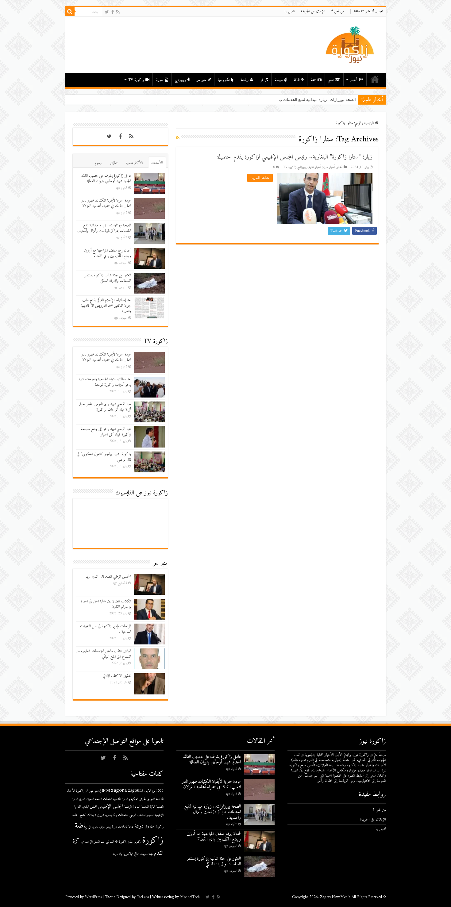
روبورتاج (180, 79)
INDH (106, 791)
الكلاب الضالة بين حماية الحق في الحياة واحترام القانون (106, 604)
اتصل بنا (289, 11)
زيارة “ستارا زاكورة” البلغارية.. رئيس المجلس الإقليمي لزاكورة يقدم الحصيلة (294, 157)
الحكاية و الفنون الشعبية (125, 799)
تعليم (330, 79)
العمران (90, 799)
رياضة (245, 79)
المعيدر (150, 815)
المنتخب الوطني (137, 815)
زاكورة (153, 840)
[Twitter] (107, 12)
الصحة (98, 799)
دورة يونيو (111, 827)
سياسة (279, 79)
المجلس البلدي (89, 807)
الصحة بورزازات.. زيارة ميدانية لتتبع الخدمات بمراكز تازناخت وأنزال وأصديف (293, 99)
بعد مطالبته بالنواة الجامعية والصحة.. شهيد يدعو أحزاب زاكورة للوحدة (104, 382)
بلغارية (108, 815)
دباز (147, 827)
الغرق (82, 799)
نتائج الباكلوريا (131, 854)
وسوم (98, 163)
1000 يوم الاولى (154, 791)
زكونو (138, 842)
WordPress (93, 897)
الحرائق (142, 799)
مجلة (151, 854)
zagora (119, 790)
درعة (139, 826)
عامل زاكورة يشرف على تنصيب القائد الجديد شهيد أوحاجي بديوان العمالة (106, 178)
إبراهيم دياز (95, 791)
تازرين (100, 815)
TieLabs (143, 897)
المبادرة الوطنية (132, 807)
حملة (152, 827)
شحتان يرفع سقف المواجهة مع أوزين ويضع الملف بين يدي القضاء (107, 253)
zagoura (135, 790)
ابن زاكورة (82, 791)
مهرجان (144, 854)
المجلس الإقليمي (110, 806)
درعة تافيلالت (125, 827)
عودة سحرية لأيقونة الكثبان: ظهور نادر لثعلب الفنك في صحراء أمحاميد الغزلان (106, 203)
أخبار (353, 79)
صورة (159, 79)
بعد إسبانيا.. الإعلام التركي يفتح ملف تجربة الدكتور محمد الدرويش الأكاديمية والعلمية (106, 306)
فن (261, 79)
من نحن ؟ (337, 11)
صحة (313, 79)
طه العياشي (112, 842)
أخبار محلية (315, 167)
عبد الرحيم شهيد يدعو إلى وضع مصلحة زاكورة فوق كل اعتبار (106, 431)
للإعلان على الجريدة (313, 11)
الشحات (107, 799)
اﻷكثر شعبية (134, 163)
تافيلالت (91, 815)
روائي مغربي (98, 827)
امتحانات (123, 815)
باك (115, 815)
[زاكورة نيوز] (350, 44)
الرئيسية (375, 79)
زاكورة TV (136, 79)
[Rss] (118, 12)
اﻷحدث (157, 163)
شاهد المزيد (260, 178)
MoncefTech (190, 897)
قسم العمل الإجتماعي (93, 842)
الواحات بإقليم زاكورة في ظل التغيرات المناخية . (105, 629)
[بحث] (70, 11)
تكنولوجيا (223, 79)
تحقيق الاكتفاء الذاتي (117, 675)
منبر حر (201, 79)
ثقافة (296, 79)
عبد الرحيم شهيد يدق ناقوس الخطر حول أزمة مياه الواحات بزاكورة (105, 407)
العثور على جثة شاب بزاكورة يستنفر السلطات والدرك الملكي (108, 278)
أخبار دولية (328, 167)
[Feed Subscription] (177, 138)
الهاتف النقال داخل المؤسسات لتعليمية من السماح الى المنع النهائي (103, 654)
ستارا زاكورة (126, 842)
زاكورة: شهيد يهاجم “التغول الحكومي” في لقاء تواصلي (104, 457)
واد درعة (117, 854)
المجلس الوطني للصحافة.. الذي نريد (108, 576)
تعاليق (113, 163)
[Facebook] (112, 12)
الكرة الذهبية (148, 807)
